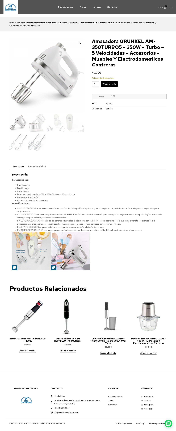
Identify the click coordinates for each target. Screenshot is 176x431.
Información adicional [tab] (37, 166)
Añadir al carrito (109, 84)
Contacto (112, 7)
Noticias (97, 7)
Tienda (82, 7)
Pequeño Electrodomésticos (31, 22)
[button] (79, 42)
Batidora (51, 22)
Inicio (12, 22)
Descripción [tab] (18, 166)
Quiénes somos (65, 7)
